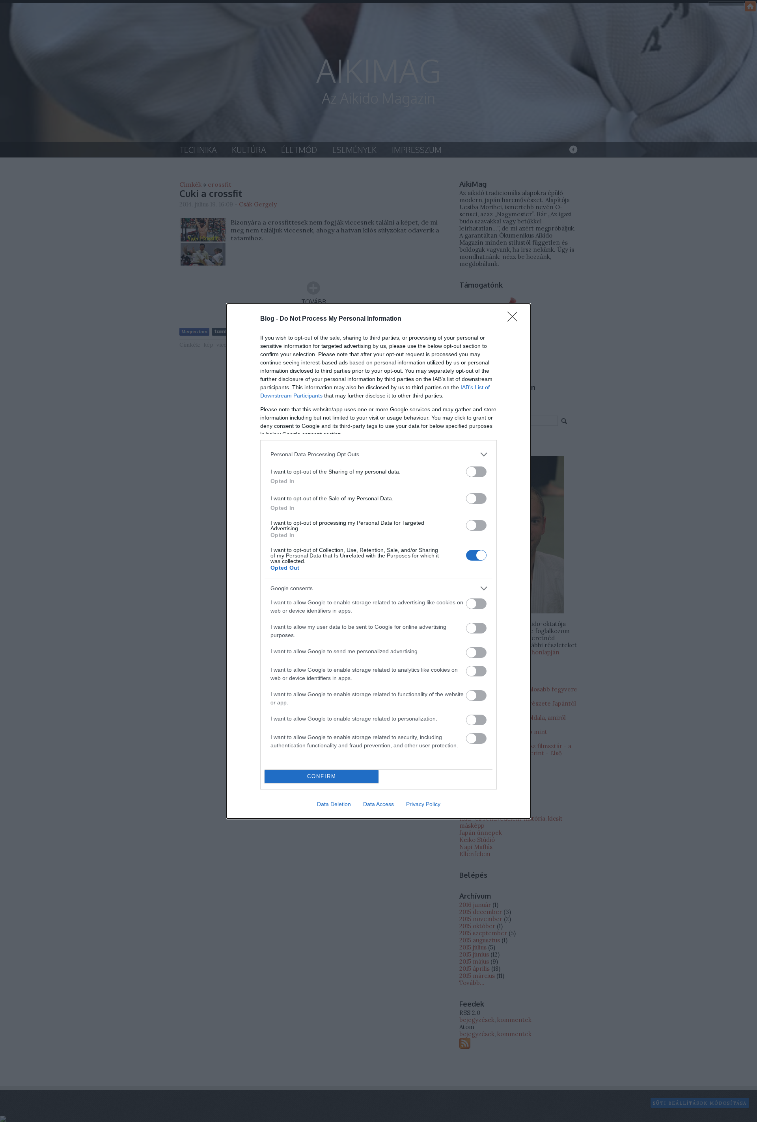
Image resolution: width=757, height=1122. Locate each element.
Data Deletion (334, 804)
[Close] (514, 319)
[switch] (476, 471)
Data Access (378, 804)
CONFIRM (321, 776)
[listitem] (378, 454)
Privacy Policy (423, 804)
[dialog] (378, 561)
